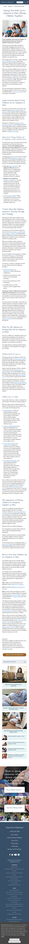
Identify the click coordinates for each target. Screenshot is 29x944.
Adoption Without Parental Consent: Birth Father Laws (14, 878)
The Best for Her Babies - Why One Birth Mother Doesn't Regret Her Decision (16, 756)
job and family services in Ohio (13, 626)
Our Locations (14, 834)
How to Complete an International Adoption (14, 911)
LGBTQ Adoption (14, 902)
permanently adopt (8, 611)
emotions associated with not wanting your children (13, 232)
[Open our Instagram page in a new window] (19, 854)
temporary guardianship (20, 382)
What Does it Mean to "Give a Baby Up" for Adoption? (14, 870)
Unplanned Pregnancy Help (14, 885)
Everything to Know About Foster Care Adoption (14, 907)
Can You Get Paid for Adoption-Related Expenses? (14, 874)
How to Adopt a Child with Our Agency (14, 892)
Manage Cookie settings (14, 941)
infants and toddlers (15, 595)
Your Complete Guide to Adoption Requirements (14, 895)
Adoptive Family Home (14, 890)
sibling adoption (16, 77)
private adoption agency (20, 359)
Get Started (20, 2)
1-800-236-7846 (14, 831)
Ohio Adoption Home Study (14, 900)
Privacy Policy (14, 843)
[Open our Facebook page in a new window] (9, 854)
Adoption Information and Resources (14, 919)
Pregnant (10, 6)
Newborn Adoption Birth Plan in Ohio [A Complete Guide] (13, 708)
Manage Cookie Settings (14, 849)
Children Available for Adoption (14, 914)
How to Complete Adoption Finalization (14, 904)
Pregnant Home (14, 867)
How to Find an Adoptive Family (14, 880)
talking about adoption (17, 158)
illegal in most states (13, 131)
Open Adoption (14, 883)
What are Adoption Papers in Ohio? (16, 736)
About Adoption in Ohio (14, 921)
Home (5, 6)
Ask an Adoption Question (13, 790)
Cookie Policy (14, 846)
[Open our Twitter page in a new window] (12, 854)
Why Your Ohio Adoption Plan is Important (13, 685)
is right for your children (17, 584)
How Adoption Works (19, 6)
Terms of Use (14, 840)
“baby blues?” (12, 255)
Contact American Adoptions (14, 837)
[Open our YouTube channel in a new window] (15, 854)
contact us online (16, 92)
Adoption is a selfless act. (9, 180)
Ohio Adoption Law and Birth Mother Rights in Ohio (13, 731)
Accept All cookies (14, 939)
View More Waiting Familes (14, 808)
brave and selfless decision (9, 61)
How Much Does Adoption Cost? (14, 898)
